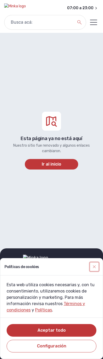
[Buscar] (79, 22)
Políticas (43, 309)
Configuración (51, 345)
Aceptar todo (52, 330)
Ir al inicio (51, 164)
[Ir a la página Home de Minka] (15, 8)
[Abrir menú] (93, 22)
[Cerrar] (94, 267)
